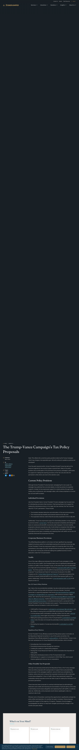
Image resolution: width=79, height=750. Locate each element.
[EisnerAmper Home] (11, 5)
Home (5, 443)
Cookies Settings (49, 746)
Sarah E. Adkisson (8, 463)
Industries (43, 5)
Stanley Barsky (8, 465)
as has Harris (43, 522)
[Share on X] (8, 475)
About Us (72, 5)
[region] (39, 747)
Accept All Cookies (70, 746)
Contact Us (55, 1)
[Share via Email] (12, 475)
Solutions (53, 5)
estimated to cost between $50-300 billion (61, 609)
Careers (60, 1)
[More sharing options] (14, 475)
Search (74, 1)
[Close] (77, 747)
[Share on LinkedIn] (6, 475)
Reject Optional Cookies (60, 746)
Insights (62, 5)
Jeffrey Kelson (8, 467)
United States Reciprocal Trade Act (48, 574)
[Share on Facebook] (10, 475)
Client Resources (66, 1)
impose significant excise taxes (37, 601)
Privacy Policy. (34, 748)
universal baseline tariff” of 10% (62, 578)
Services (33, 5)
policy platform (54, 638)
